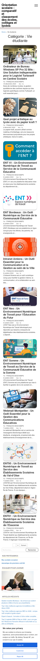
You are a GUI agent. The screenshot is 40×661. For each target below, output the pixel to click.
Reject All (20, 656)
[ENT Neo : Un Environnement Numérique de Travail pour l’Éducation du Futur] (20, 296)
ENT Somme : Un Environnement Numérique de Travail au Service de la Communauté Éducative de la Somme (19, 366)
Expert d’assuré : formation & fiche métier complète (19, 616)
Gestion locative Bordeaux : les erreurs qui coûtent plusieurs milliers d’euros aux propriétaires (19, 602)
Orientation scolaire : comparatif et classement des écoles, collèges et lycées (9, 15)
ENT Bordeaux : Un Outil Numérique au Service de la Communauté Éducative (20, 215)
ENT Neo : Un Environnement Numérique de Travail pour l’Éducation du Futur (19, 312)
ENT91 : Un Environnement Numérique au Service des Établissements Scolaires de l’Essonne (19, 520)
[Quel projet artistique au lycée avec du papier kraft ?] (20, 107)
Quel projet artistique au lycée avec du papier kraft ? (20, 120)
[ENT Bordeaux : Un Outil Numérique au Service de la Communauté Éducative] (20, 200)
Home (4, 32)
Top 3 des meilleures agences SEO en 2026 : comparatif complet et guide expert (20, 612)
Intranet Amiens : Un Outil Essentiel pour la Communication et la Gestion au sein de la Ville (19, 263)
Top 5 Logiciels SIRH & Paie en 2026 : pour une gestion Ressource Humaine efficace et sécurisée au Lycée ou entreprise (19, 621)
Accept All (20, 645)
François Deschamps (15, 82)
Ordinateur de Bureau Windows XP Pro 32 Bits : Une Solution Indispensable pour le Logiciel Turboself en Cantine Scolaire (19, 72)
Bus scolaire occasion (10, 560)
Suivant (23, 545)
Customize (20, 651)
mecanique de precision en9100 (13, 563)
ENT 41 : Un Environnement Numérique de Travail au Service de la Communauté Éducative (20, 167)
